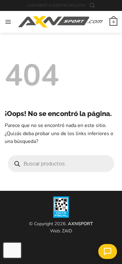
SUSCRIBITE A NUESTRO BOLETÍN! (56, 5)
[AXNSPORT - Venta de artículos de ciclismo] (60, 21)
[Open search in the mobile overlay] (61, 163)
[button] (92, 5)
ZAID (67, 231)
